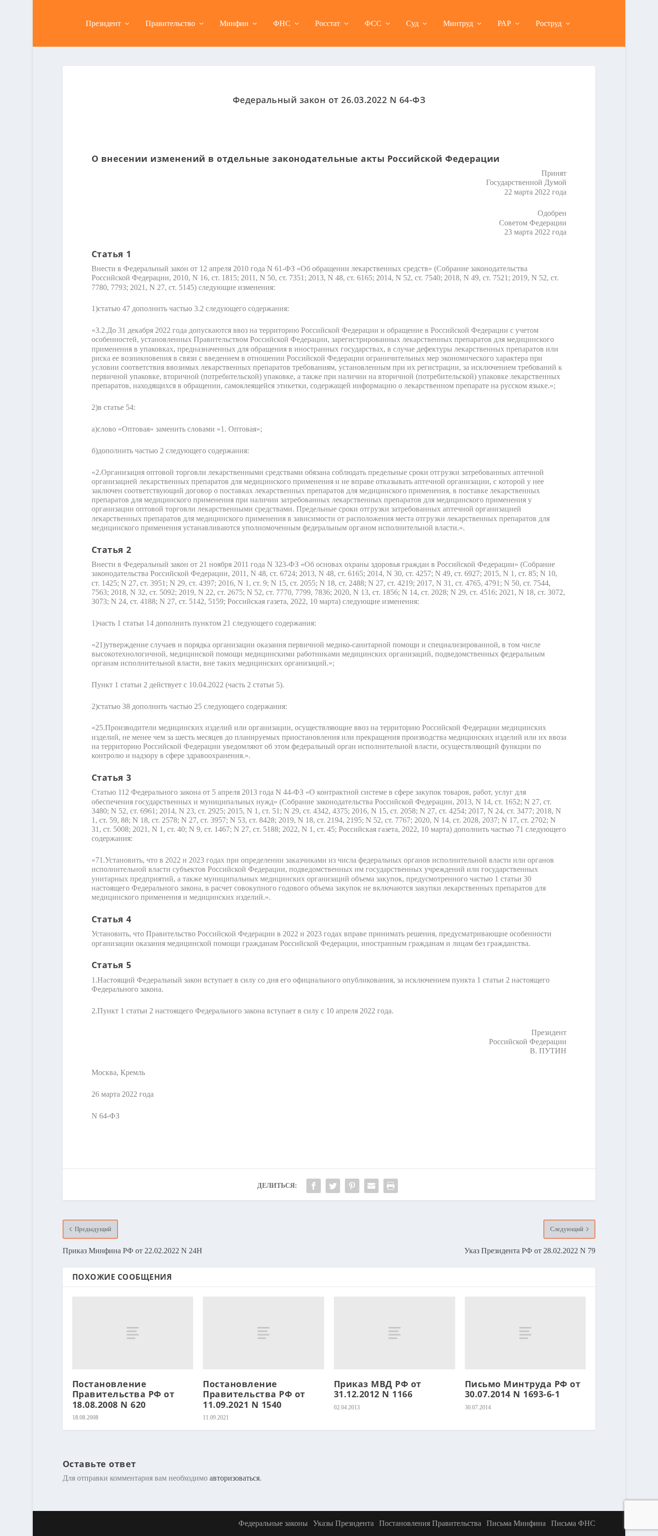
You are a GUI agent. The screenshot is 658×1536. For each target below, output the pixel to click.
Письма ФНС (573, 1523)
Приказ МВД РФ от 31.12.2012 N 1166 (377, 1389)
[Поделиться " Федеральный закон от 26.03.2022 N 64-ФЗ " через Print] (390, 1185)
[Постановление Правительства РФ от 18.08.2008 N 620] (133, 1333)
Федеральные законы (273, 1523)
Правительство (170, 23)
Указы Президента (343, 1523)
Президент (103, 23)
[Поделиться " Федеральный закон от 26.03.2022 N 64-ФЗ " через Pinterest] (352, 1185)
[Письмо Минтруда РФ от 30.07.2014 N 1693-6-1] (525, 1333)
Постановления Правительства (430, 1523)
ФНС (281, 23)
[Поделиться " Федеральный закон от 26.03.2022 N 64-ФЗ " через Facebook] (313, 1185)
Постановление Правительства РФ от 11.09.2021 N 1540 (254, 1394)
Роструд (549, 23)
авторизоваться (235, 1478)
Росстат (327, 23)
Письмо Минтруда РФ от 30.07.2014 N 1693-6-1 (523, 1389)
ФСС (373, 23)
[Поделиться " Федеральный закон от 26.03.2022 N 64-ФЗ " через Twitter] (332, 1185)
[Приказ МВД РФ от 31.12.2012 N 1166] (394, 1333)
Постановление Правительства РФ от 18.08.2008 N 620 (123, 1394)
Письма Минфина (516, 1523)
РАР (504, 23)
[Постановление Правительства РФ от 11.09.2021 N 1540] (263, 1333)
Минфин (234, 23)
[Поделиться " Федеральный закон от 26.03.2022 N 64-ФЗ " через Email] (371, 1185)
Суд (412, 23)
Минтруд (458, 23)
